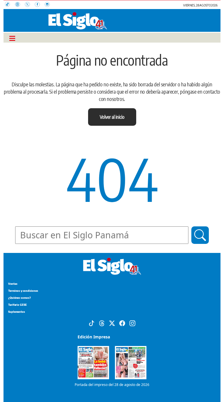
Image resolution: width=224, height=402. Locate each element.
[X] (112, 322)
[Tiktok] (91, 322)
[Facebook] (122, 322)
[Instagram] (132, 322)
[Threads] (102, 322)
